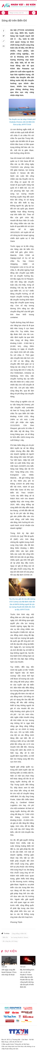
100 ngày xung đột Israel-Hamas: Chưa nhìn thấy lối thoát (9, 972)
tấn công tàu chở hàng (10, 941)
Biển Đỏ (5, 937)
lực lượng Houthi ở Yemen (19, 937)
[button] (33, 13)
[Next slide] (33, 964)
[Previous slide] (3, 964)
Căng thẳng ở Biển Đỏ (19, 933)
